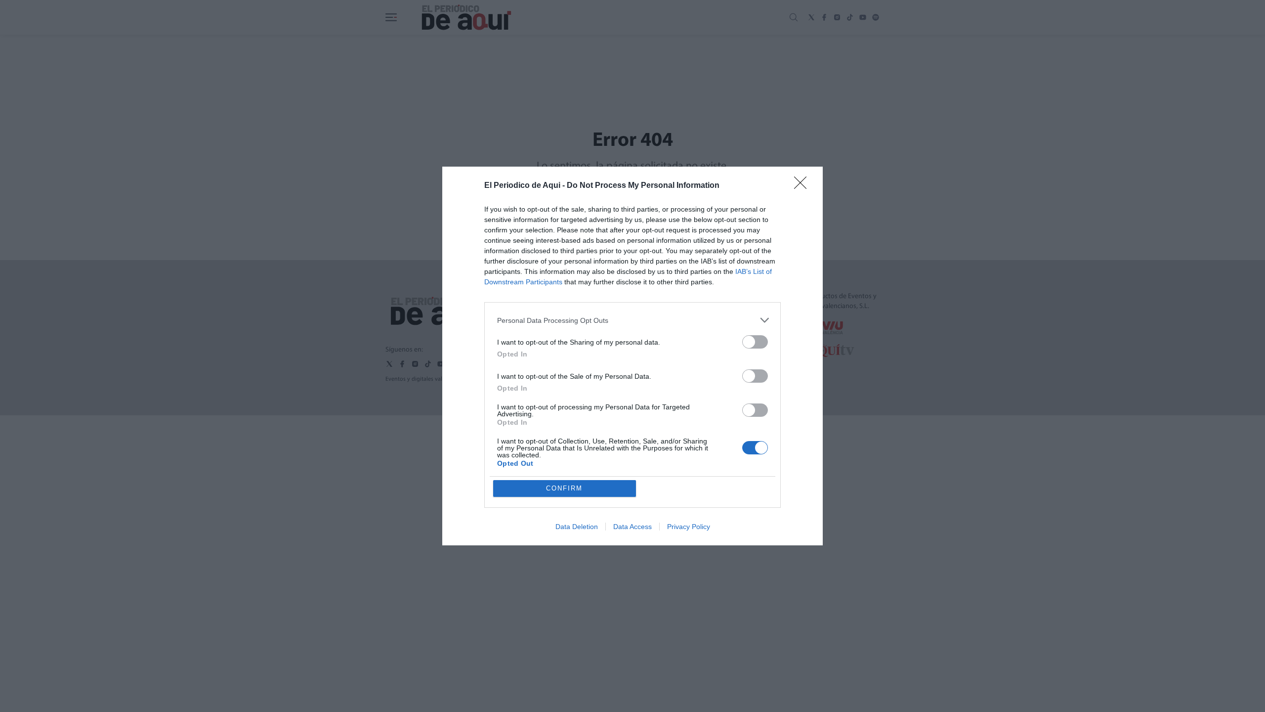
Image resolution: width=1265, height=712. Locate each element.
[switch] (755, 342)
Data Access (632, 527)
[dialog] (632, 356)
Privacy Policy (688, 527)
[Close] (803, 186)
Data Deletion (576, 527)
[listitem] (632, 320)
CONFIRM (564, 488)
